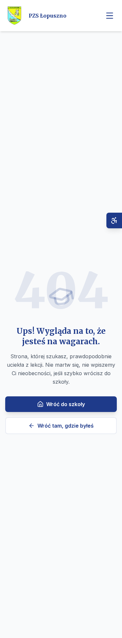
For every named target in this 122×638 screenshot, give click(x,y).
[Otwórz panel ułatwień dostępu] (114, 220)
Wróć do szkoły (65, 404)
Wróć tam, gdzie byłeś (65, 425)
